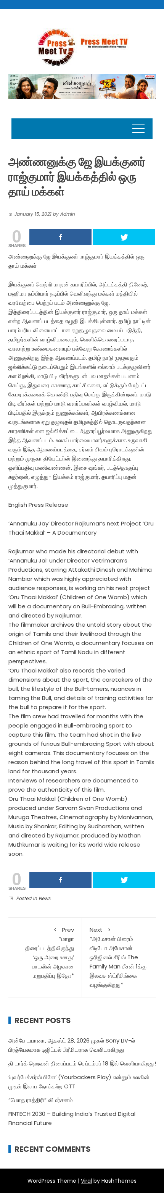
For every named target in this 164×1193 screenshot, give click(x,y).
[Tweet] (124, 237)
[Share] (60, 237)
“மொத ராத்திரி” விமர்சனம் (40, 1100)
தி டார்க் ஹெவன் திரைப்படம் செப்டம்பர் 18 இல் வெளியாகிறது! (82, 1063)
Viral (86, 1181)
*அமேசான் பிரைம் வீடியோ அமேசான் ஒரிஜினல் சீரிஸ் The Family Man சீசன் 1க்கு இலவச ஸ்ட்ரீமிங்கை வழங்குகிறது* (118, 957)
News (45, 898)
